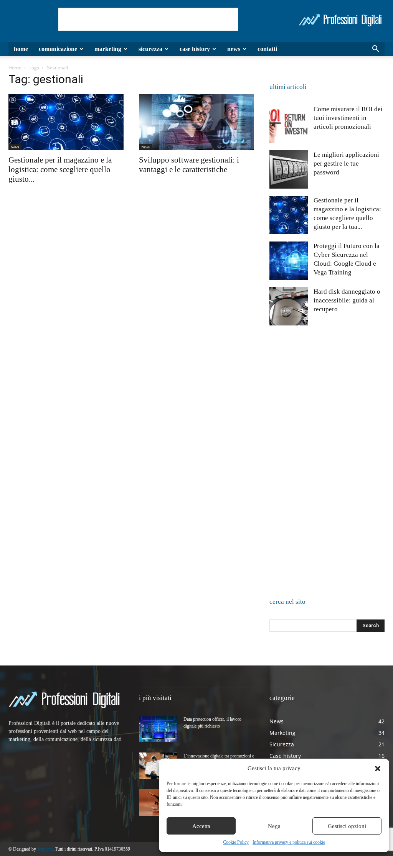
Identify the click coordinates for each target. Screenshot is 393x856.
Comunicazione (58, 49)
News (233, 49)
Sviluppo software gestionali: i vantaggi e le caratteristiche (189, 164)
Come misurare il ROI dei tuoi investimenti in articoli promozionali (348, 117)
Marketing (107, 49)
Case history (195, 49)
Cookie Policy (236, 842)
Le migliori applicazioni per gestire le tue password (346, 163)
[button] (377, 768)
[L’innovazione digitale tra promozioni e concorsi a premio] (158, 765)
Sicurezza (150, 49)
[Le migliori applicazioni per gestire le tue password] (288, 169)
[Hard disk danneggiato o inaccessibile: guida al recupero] (288, 306)
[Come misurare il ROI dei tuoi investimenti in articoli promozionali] (288, 124)
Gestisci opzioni (347, 826)
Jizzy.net (45, 849)
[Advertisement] (148, 19)
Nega (274, 826)
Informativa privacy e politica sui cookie (289, 842)
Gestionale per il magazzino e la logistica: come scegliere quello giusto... (60, 169)
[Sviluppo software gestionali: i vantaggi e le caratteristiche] (196, 122)
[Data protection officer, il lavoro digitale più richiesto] (158, 729)
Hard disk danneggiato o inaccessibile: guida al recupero (347, 300)
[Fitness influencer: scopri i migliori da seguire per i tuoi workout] (158, 802)
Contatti (267, 49)
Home (21, 49)
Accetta (201, 826)
